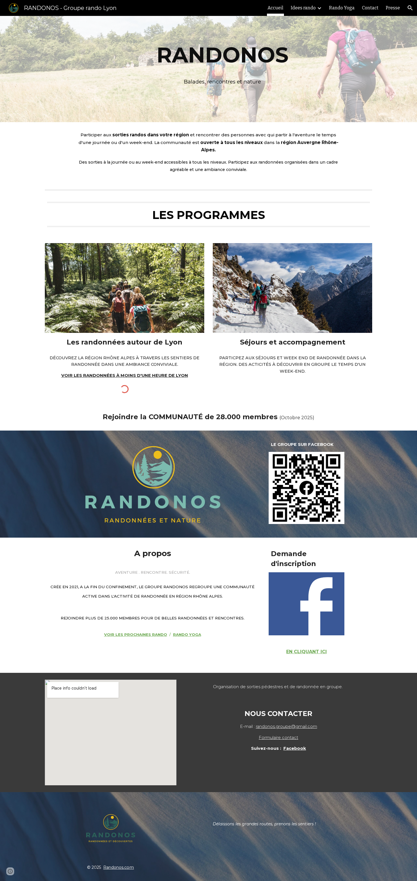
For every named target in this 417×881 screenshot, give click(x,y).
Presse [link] (393, 8)
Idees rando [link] (303, 8)
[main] (222, 69)
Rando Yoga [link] (342, 8)
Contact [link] (370, 8)
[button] (410, 8)
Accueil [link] (275, 8)
